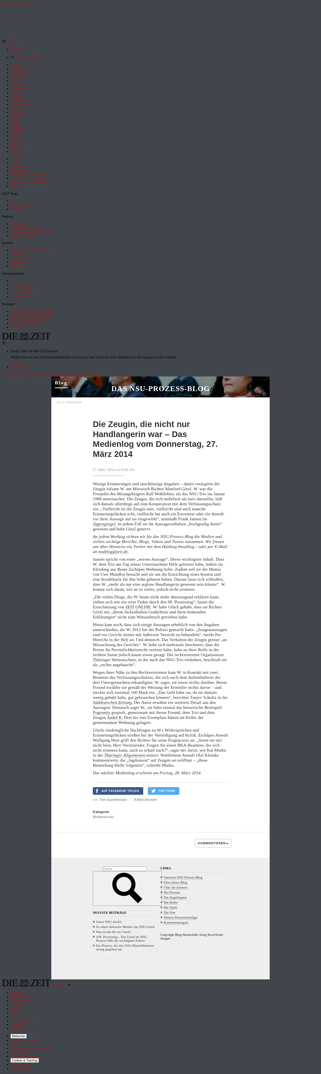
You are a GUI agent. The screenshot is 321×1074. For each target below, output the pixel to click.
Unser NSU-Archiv (109, 922)
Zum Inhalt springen (16, 3)
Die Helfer (171, 902)
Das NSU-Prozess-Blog (160, 389)
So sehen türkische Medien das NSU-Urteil (125, 927)
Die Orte (169, 912)
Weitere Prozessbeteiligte (181, 917)
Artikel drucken (145, 800)
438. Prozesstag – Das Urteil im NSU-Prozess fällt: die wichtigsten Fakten (122, 938)
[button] (8, 42)
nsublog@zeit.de (113, 551)
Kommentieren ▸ (213, 843)
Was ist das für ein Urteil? (113, 932)
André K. (115, 717)
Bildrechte (18, 1036)
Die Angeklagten (175, 897)
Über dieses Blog (175, 882)
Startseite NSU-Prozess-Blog (183, 877)
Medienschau (103, 817)
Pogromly (101, 712)
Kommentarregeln (176, 922)
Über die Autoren (175, 887)
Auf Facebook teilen (120, 791)
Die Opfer (170, 907)
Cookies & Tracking (24, 1060)
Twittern (167, 791)
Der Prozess (172, 892)
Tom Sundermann (113, 800)
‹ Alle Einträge (68, 402)
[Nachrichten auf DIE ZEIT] (26, 339)
